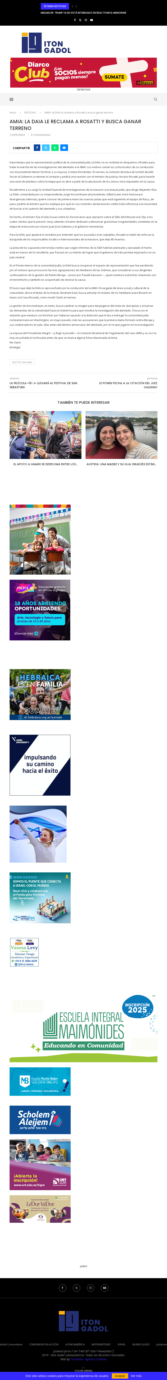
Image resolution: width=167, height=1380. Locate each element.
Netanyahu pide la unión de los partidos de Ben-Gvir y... (77, 12)
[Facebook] (75, 20)
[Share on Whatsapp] (55, 147)
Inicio (13, 112)
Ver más (136, 1376)
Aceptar (120, 1376)
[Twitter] (80, 20)
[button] (72, 6)
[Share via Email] (64, 147)
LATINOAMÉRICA (75, 1348)
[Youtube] (91, 20)
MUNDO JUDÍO (141, 1348)
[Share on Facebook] (37, 147)
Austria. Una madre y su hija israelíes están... (45, 464)
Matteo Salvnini (22, 362)
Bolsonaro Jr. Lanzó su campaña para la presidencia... (121, 466)
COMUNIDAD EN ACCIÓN (43, 1348)
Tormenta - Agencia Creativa (88, 1363)
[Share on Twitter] (46, 147)
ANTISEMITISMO (101, 1348)
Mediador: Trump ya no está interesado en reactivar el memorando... (86, 6)
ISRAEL (122, 1348)
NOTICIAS (30, 112)
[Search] (155, 99)
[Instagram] (86, 20)
